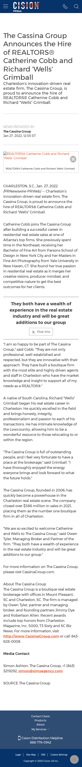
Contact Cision (40, 716)
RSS (43, 754)
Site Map (31, 754)
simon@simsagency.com (40, 671)
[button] (41, 156)
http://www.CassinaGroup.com (31, 636)
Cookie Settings (59, 754)
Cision (47, 761)
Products (40, 720)
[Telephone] (65, 6)
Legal (18, 754)
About (41, 724)
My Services (39, 729)
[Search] (76, 6)
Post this (43, 332)
